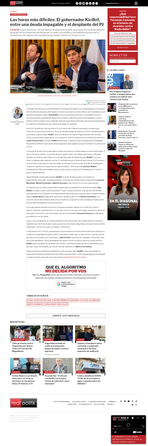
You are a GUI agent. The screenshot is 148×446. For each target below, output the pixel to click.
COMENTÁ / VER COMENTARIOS (66, 316)
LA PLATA (84, 300)
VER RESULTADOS (122, 47)
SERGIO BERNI (50, 304)
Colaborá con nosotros (97, 401)
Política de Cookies (79, 401)
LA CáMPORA (94, 300)
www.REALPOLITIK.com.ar (75, 257)
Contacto (110, 404)
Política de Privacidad (62, 401)
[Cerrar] (143, 417)
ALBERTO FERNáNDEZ (35, 304)
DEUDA (29, 300)
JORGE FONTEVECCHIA (42, 300)
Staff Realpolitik (85, 404)
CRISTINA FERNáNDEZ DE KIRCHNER (65, 300)
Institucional (99, 404)
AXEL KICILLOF (63, 304)
